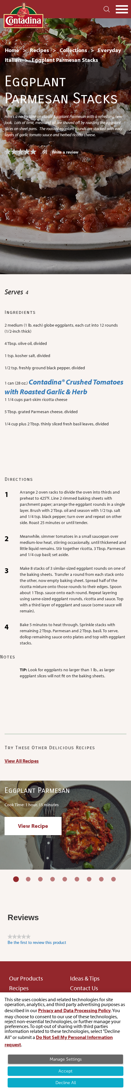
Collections (73, 50)
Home (12, 50)
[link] (28, 152)
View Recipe (33, 825)
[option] (65, 825)
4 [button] (52, 879)
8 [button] (101, 879)
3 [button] (40, 879)
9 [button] (113, 879)
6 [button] (77, 879)
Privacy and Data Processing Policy (74, 1010)
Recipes (39, 50)
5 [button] (64, 879)
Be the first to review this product (37, 943)
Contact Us (84, 988)
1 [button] (16, 879)
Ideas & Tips (85, 978)
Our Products (26, 978)
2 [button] (28, 879)
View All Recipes (22, 761)
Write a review (65, 152)
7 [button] (89, 879)
